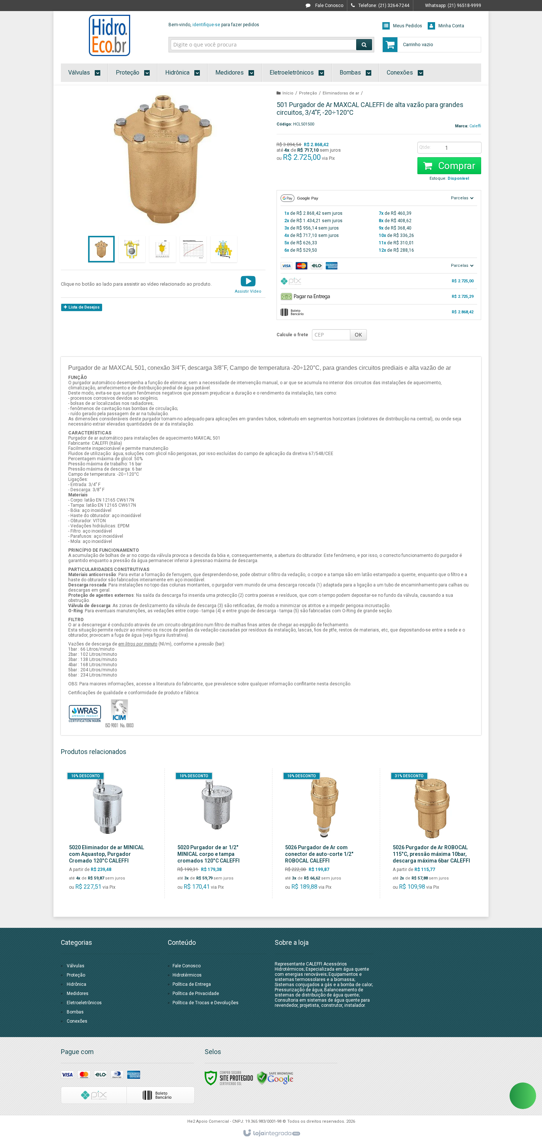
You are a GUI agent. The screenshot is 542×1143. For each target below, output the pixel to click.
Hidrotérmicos (187, 975)
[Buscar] (364, 44)
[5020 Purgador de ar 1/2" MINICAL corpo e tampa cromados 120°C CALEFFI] (216, 833)
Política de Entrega (192, 984)
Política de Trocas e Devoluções (206, 1002)
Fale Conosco (328, 5)
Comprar (455, 165)
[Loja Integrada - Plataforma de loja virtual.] (271, 1133)
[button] (248, 284)
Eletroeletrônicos (84, 1002)
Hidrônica (76, 984)
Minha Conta (451, 25)
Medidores (77, 993)
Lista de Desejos (83, 307)
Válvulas (75, 965)
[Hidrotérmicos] (109, 35)
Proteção (308, 93)
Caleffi (475, 126)
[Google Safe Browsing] (275, 1077)
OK (358, 334)
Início (287, 93)
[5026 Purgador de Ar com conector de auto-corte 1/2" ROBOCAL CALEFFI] (324, 833)
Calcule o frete (292, 334)
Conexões (77, 1021)
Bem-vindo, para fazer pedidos (213, 24)
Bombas (75, 1012)
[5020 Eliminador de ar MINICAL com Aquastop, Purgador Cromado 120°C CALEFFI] (108, 833)
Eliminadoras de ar (341, 93)
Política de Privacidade (196, 993)
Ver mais (113, 863)
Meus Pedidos (407, 25)
